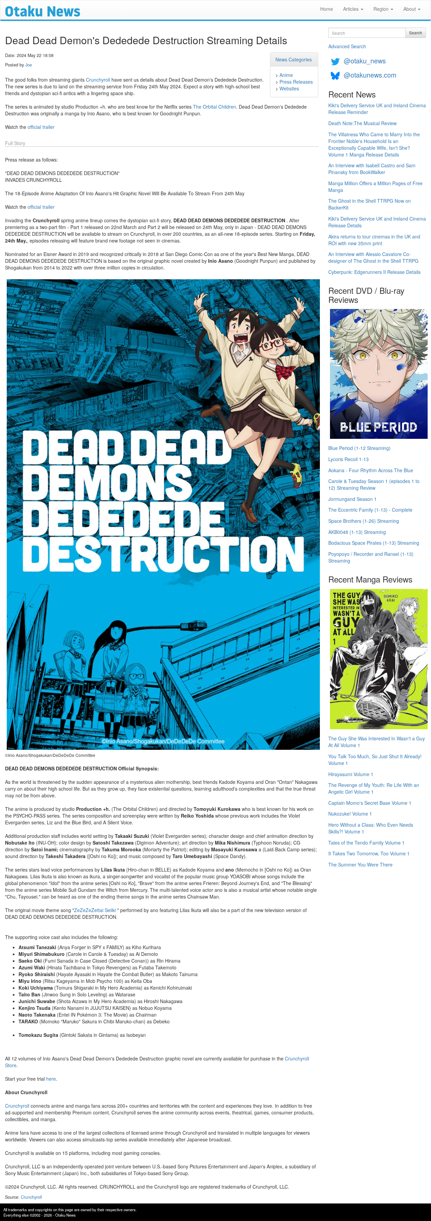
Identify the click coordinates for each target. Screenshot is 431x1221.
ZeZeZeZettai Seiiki (95, 910)
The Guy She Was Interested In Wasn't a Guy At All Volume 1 (376, 741)
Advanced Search (347, 46)
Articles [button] (351, 8)
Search (415, 32)
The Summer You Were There (360, 864)
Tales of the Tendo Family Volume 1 (366, 842)
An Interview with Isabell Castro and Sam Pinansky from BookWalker (372, 168)
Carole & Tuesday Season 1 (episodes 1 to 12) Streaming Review (374, 484)
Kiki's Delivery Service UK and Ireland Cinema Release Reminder (377, 108)
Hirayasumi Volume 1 (350, 774)
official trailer (41, 126)
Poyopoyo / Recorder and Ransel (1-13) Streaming (370, 557)
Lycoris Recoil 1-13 (348, 459)
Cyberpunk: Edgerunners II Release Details (374, 271)
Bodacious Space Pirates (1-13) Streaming (373, 542)
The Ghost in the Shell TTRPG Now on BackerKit (369, 204)
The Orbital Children (214, 106)
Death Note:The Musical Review (362, 123)
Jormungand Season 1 (352, 498)
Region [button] (381, 8)
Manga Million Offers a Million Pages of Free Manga (375, 186)
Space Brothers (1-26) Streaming (363, 520)
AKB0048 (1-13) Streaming (357, 532)
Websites (289, 88)
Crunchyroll (98, 79)
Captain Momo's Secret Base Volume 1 (369, 802)
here (51, 1078)
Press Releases (296, 81)
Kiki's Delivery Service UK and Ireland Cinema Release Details (377, 222)
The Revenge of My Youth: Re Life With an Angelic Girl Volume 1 (373, 788)
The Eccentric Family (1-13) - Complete (370, 509)
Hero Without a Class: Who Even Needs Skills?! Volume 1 (370, 828)
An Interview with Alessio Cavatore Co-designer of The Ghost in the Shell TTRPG (373, 257)
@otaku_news (365, 60)
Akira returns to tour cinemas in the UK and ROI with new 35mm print (374, 240)
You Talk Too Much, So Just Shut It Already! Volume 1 (375, 759)
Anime (286, 75)
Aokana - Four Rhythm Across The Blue (370, 470)
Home (326, 8)
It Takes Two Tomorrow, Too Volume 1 (369, 853)
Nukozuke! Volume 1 (350, 813)
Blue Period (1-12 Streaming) (359, 448)
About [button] (410, 8)
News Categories (293, 59)
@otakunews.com (370, 75)
